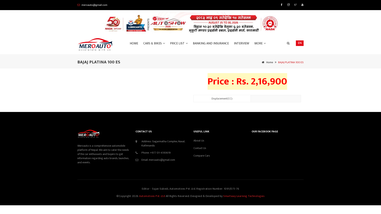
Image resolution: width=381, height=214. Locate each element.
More (258, 43)
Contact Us (199, 148)
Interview (241, 43)
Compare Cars (201, 155)
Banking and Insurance (211, 43)
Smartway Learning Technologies (244, 196)
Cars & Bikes (153, 43)
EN (300, 43)
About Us (198, 140)
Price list (177, 43)
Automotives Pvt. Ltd (152, 196)
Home (134, 43)
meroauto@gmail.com (162, 160)
